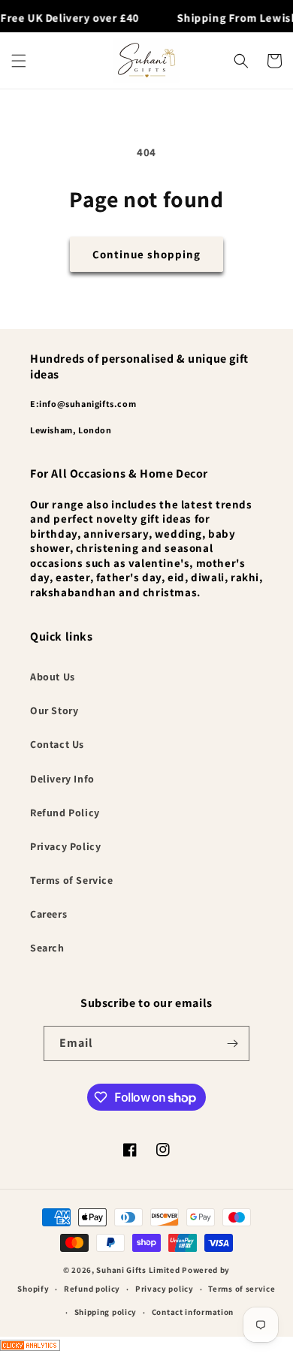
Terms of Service (71, 880)
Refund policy (92, 1288)
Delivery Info (62, 779)
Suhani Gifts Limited (138, 1270)
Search (47, 947)
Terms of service (241, 1288)
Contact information (193, 1312)
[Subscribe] (232, 1043)
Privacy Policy (65, 846)
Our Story (54, 710)
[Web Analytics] (146, 1347)
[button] (18, 60)
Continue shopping (146, 254)
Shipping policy (105, 1312)
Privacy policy (164, 1288)
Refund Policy (65, 812)
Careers (48, 914)
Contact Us (57, 744)
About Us (52, 676)
